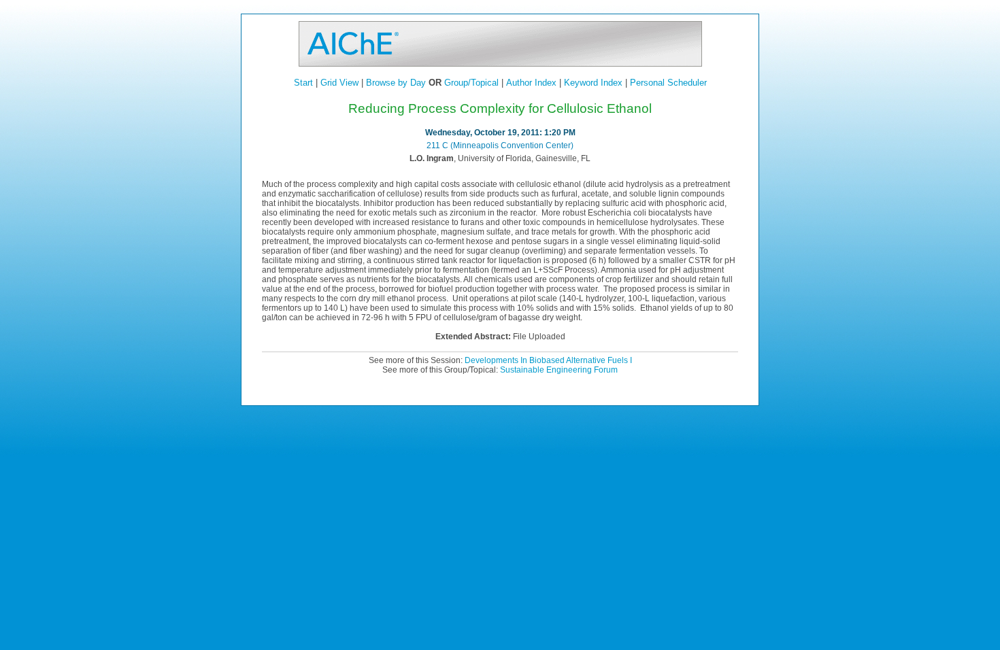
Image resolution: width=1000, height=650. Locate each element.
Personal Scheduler (668, 83)
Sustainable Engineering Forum (559, 370)
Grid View (339, 83)
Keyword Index (593, 83)
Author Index (531, 83)
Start (303, 83)
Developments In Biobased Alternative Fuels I (548, 360)
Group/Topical (471, 83)
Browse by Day (396, 83)
